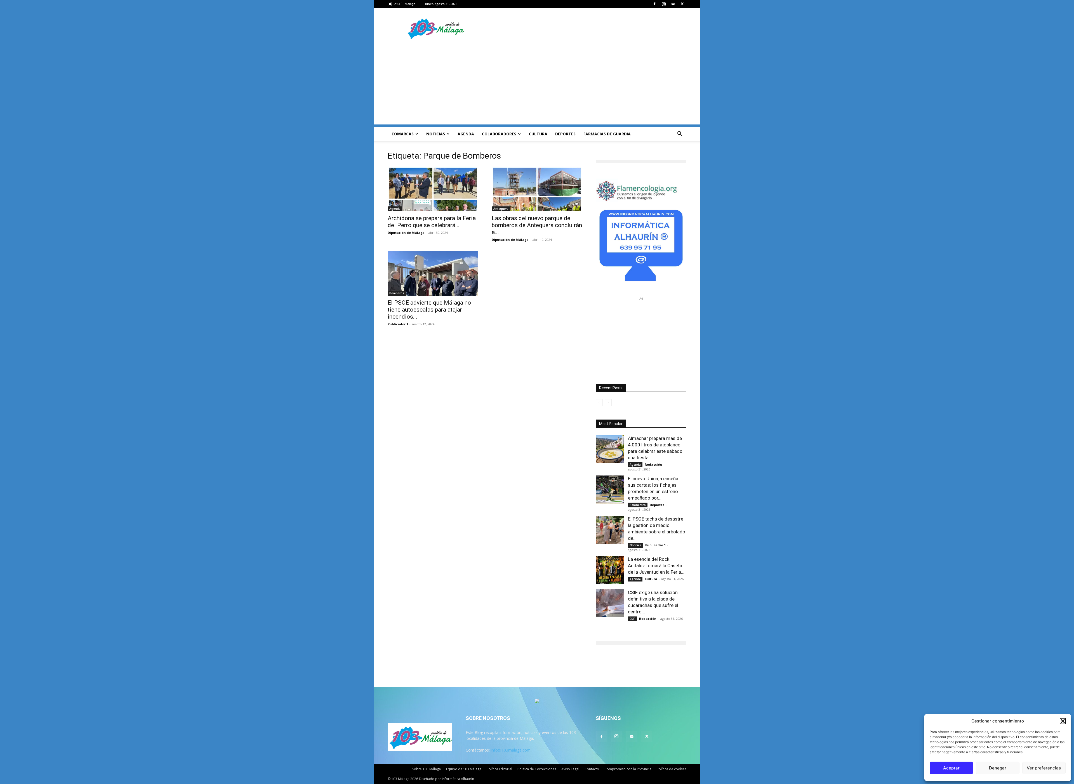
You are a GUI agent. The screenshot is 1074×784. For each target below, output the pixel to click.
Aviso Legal (570, 769)
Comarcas (403, 133)
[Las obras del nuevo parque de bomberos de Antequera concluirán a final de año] (537, 188)
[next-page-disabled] (608, 402)
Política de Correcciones (536, 769)
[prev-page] (599, 402)
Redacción (653, 464)
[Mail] (673, 4)
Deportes (565, 133)
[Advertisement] (537, 85)
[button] (1063, 721)
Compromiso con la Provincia (627, 769)
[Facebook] (654, 4)
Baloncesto (638, 505)
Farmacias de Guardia (607, 133)
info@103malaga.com (511, 750)
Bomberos (396, 293)
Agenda (466, 133)
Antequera (500, 209)
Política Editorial (499, 769)
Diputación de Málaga (406, 232)
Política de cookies (671, 769)
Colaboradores (499, 133)
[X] (682, 4)
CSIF (632, 619)
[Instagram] (664, 4)
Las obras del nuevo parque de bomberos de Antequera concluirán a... (537, 225)
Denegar (997, 768)
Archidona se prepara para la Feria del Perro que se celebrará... (432, 222)
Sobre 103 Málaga (426, 769)
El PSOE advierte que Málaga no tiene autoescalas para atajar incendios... (429, 309)
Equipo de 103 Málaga (463, 769)
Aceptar (951, 768)
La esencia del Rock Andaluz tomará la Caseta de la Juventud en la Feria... (656, 565)
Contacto (592, 769)
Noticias (435, 133)
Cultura (538, 133)
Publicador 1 (398, 324)
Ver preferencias (1044, 768)
